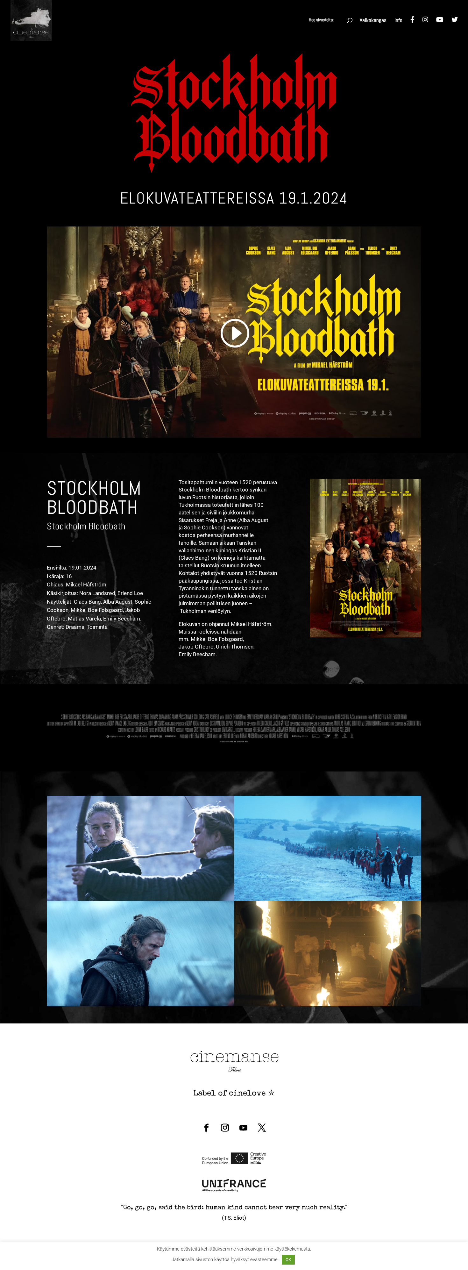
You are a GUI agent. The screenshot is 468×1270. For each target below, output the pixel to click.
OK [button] (288, 1259)
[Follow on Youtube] (243, 1128)
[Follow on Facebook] (206, 1128)
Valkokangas (373, 21)
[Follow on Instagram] (225, 1128)
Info (398, 21)
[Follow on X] (262, 1128)
